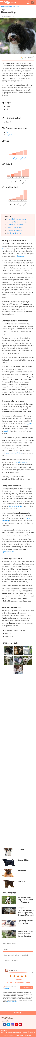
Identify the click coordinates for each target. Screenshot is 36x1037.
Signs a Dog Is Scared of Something (25, 922)
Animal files (12, 7)
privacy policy (6, 988)
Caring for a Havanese (14, 227)
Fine (7, 132)
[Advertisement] (18, 762)
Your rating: (18, 979)
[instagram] (12, 1024)
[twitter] (8, 1024)
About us (25, 1032)
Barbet (4, 248)
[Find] (33, 2)
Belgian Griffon (23, 860)
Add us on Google (28, 58)
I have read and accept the (10, 987)
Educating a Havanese (14, 230)
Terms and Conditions (8, 1035)
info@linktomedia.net (12, 1002)
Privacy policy (19, 1035)
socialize (6, 431)
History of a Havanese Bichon (16, 219)
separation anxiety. (8, 551)
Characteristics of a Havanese (17, 222)
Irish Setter (22, 881)
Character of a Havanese (15, 224)
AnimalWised (4, 7)
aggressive (30, 423)
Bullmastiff (22, 871)
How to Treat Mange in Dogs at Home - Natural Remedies (25, 933)
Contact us (32, 1032)
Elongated (9, 135)
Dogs (17, 7)
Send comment (27, 987)
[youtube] (16, 1024)
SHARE (28, 4)
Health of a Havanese (14, 233)
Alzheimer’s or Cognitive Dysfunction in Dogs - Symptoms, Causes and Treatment (26, 911)
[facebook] (5, 1024)
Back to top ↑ (18, 1012)
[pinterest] (20, 1024)
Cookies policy (28, 1035)
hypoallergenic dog (15, 506)
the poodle (20, 256)
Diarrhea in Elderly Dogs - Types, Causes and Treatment (25, 899)
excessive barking (21, 462)
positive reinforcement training (12, 453)
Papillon (21, 849)
